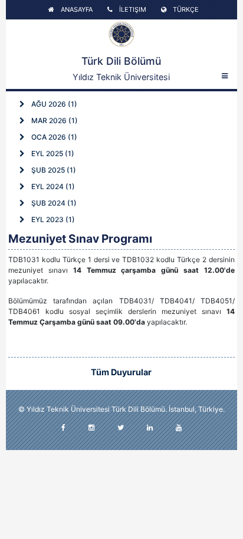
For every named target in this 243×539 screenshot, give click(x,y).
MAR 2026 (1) (53, 120)
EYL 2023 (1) (52, 219)
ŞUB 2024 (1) (53, 203)
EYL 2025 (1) (51, 153)
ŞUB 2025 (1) (52, 170)
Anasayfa (76, 9)
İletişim (131, 9)
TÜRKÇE (185, 9)
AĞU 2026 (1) (53, 104)
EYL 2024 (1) (52, 186)
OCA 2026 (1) (53, 137)
